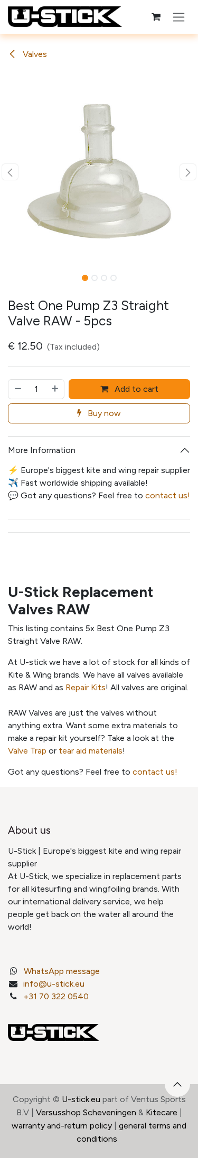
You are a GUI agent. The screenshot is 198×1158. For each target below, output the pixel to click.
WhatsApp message (62, 971)
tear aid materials (90, 751)
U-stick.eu (81, 1099)
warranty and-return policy (62, 1126)
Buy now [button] (103, 413)
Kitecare (161, 1112)
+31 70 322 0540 (56, 996)
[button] (10, 171)
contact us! (167, 495)
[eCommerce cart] (155, 16)
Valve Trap (27, 751)
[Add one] (55, 389)
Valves (34, 54)
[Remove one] (17, 389)
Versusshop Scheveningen (86, 1112)
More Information (42, 450)
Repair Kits (85, 687)
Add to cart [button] (135, 389)
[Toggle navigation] (178, 16)
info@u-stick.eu (53, 984)
